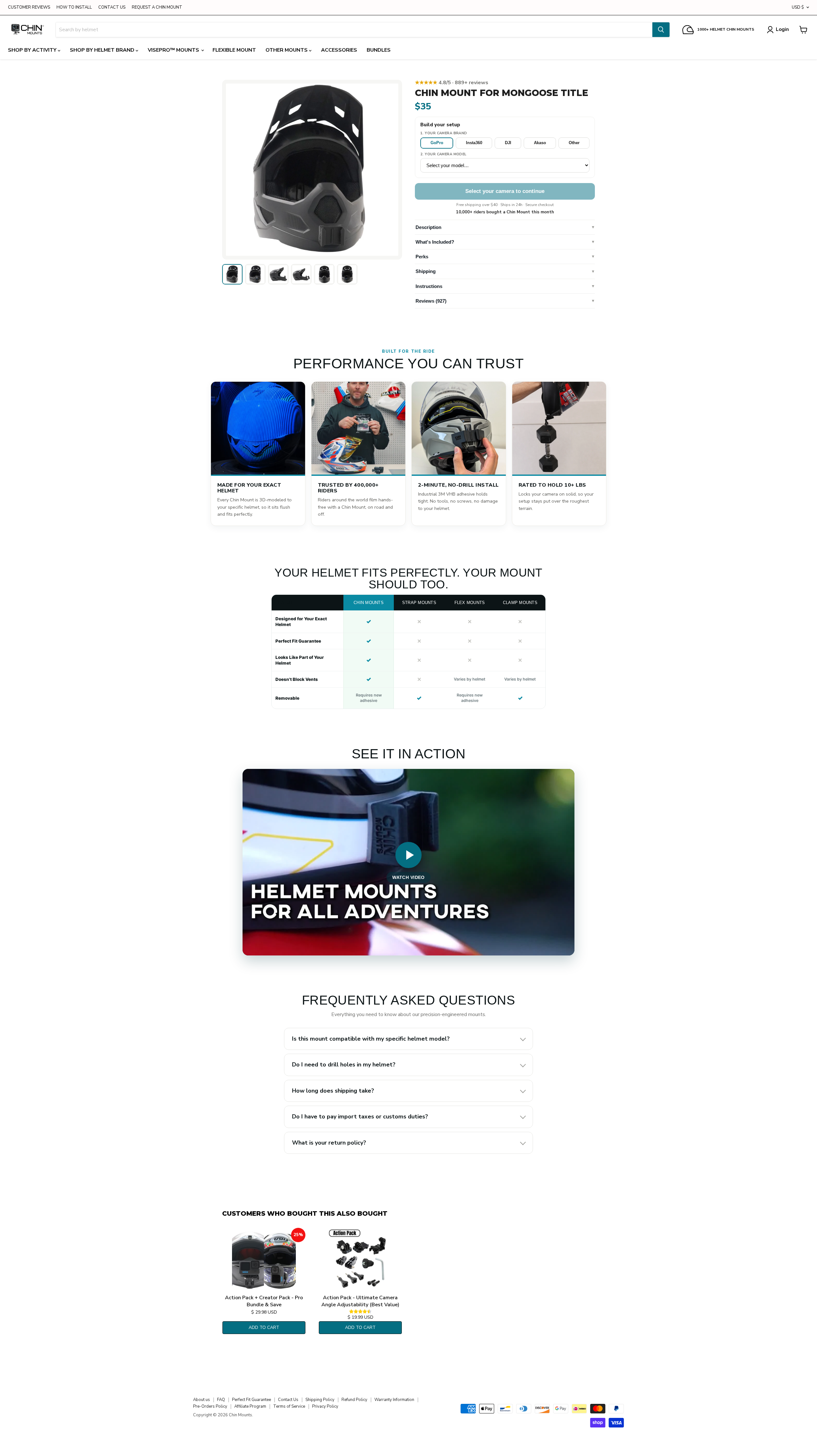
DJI (508, 142)
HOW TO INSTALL (74, 7)
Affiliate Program (250, 1406)
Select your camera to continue (504, 191)
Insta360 (474, 142)
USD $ (798, 7)
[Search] (661, 29)
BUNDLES (379, 50)
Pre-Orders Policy (210, 1406)
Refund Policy (354, 1400)
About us (201, 1400)
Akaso (540, 142)
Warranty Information (394, 1400)
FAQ (221, 1400)
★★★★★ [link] (451, 82)
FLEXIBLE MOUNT (234, 50)
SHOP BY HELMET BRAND (103, 50)
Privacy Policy (325, 1406)
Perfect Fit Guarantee (251, 1400)
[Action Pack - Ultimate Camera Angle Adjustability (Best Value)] (360, 1260)
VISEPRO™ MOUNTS (174, 50)
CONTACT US (111, 7)
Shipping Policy (319, 1400)
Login (782, 29)
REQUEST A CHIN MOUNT (157, 7)
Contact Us (288, 1400)
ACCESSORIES (339, 50)
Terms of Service (289, 1406)
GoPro (437, 142)
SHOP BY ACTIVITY (33, 50)
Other (574, 142)
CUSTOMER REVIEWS (29, 7)
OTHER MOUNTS (287, 50)
